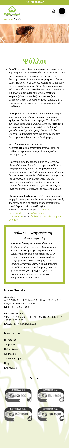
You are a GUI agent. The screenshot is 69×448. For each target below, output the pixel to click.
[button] (62, 11)
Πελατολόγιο (11, 349)
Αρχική (8, 19)
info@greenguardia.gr (25, 323)
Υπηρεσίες (9, 344)
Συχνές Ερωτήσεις (13, 358)
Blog (6, 363)
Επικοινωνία (10, 367)
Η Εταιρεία (10, 339)
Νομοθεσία (10, 353)
